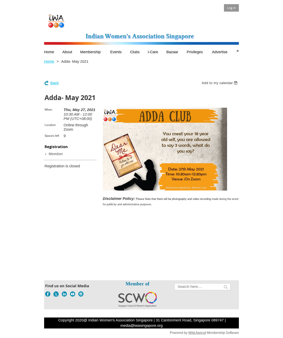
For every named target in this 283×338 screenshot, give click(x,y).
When (48, 109)
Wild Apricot (197, 332)
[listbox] (220, 82)
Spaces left (52, 135)
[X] (56, 294)
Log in (231, 8)
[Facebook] (47, 294)
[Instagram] (80, 294)
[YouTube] (72, 294)
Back (54, 83)
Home (49, 61)
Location (50, 125)
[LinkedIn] (64, 294)
